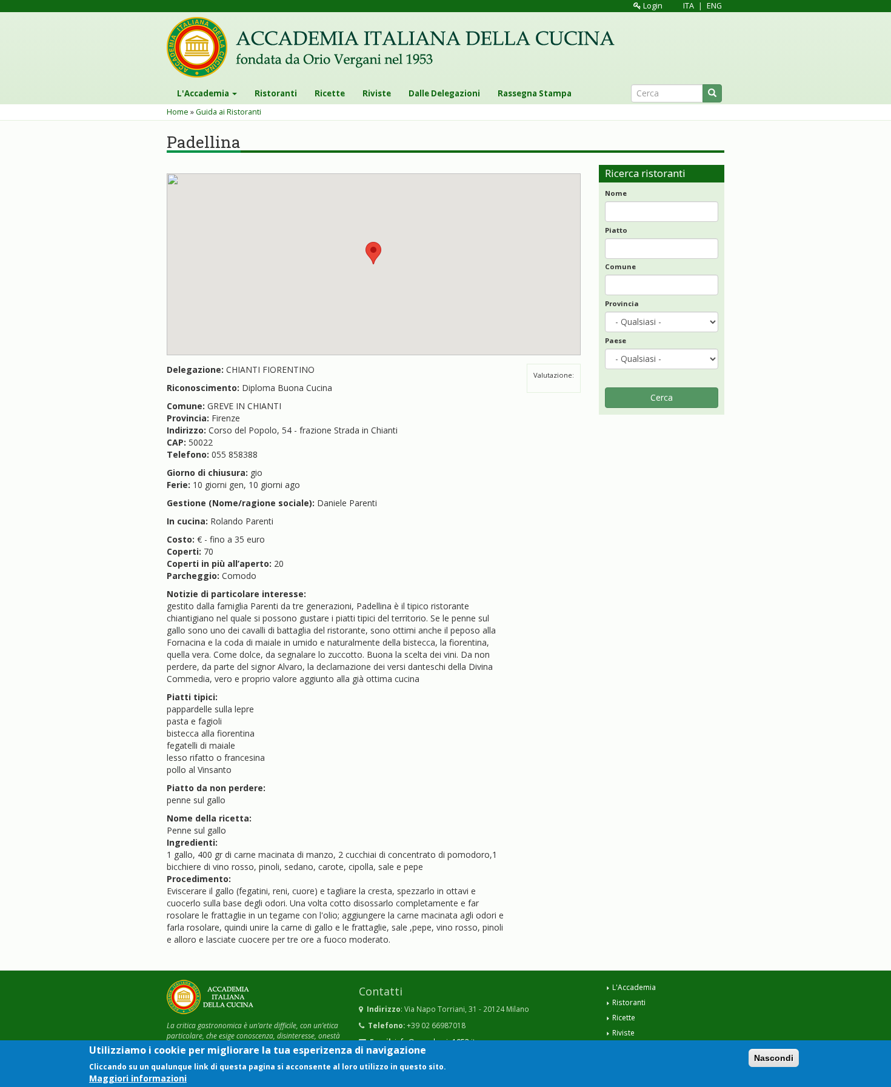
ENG (714, 6)
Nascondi (773, 1058)
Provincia (622, 303)
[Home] (395, 47)
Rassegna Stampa (535, 93)
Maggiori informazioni (138, 1077)
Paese (615, 340)
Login (651, 6)
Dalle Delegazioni (444, 93)
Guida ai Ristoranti (228, 112)
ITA (688, 6)
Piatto (616, 230)
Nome (616, 193)
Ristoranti (276, 93)
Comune (620, 266)
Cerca (661, 397)
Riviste (376, 93)
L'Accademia (204, 93)
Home (178, 112)
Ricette (330, 93)
